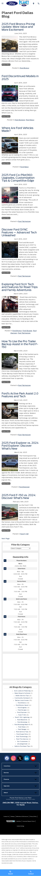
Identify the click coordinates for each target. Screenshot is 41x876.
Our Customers (22, 741)
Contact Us (6, 816)
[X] (20, 758)
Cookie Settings (20, 826)
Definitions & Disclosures (22, 816)
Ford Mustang (22, 722)
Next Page (6, 538)
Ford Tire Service (22, 739)
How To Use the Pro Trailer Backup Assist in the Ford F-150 (20, 344)
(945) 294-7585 (20, 566)
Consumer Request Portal (29, 821)
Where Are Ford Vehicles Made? (17, 129)
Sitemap (13, 816)
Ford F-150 (24, 534)
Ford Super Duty (22, 734)
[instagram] (13, 758)
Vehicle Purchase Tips (22, 746)
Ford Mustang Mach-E (22, 724)
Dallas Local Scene (22, 700)
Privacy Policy (33, 816)
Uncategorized (22, 744)
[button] (20, 766)
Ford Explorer (20, 120)
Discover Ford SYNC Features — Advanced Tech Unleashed (19, 232)
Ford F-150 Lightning (22, 717)
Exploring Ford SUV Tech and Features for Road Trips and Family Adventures (20, 287)
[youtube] (33, 758)
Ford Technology (24, 221)
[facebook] (7, 758)
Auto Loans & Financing (22, 691)
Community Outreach (22, 698)
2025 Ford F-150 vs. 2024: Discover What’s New (19, 497)
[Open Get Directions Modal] (33, 3)
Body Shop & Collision (22, 693)
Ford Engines (22, 707)
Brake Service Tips (22, 695)
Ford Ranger (22, 729)
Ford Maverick (22, 720)
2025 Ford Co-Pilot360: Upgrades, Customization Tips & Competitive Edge (18, 177)
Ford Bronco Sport (22, 705)
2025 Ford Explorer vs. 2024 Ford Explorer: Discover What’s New (20, 445)
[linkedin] (26, 758)
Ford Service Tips (22, 732)
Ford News (30, 120)
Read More (6, 64)
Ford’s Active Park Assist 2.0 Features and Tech (20, 395)
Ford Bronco (24, 68)
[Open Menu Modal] (2, 3)
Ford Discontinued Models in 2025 (20, 78)
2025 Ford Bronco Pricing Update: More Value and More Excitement (18, 26)
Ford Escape (27, 331)
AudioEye (18, 821)
